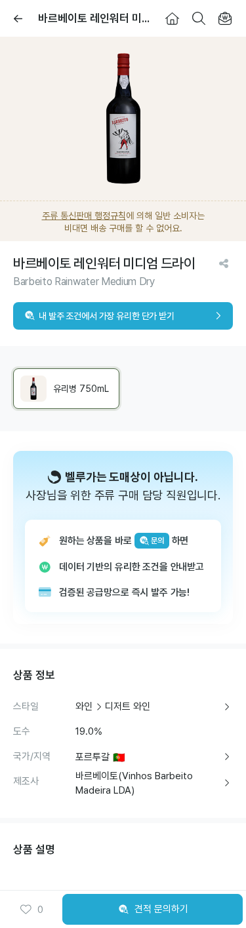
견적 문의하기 (161, 909)
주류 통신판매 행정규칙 (84, 215)
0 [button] (40, 909)
